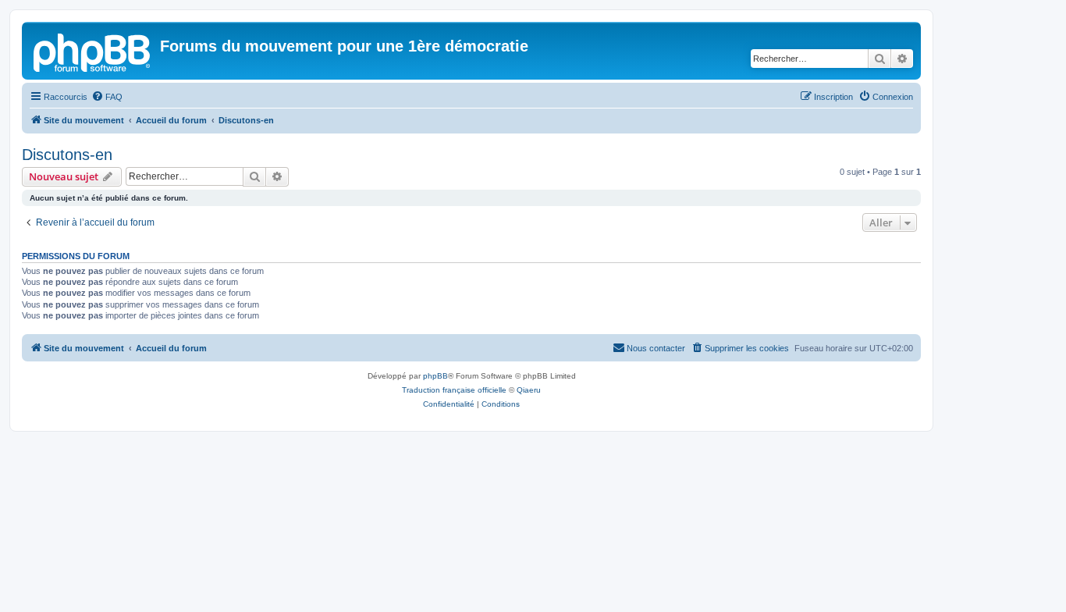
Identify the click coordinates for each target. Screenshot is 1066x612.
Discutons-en (67, 154)
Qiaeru (529, 390)
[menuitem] (107, 96)
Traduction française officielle (454, 390)
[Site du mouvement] (93, 51)
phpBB (435, 376)
